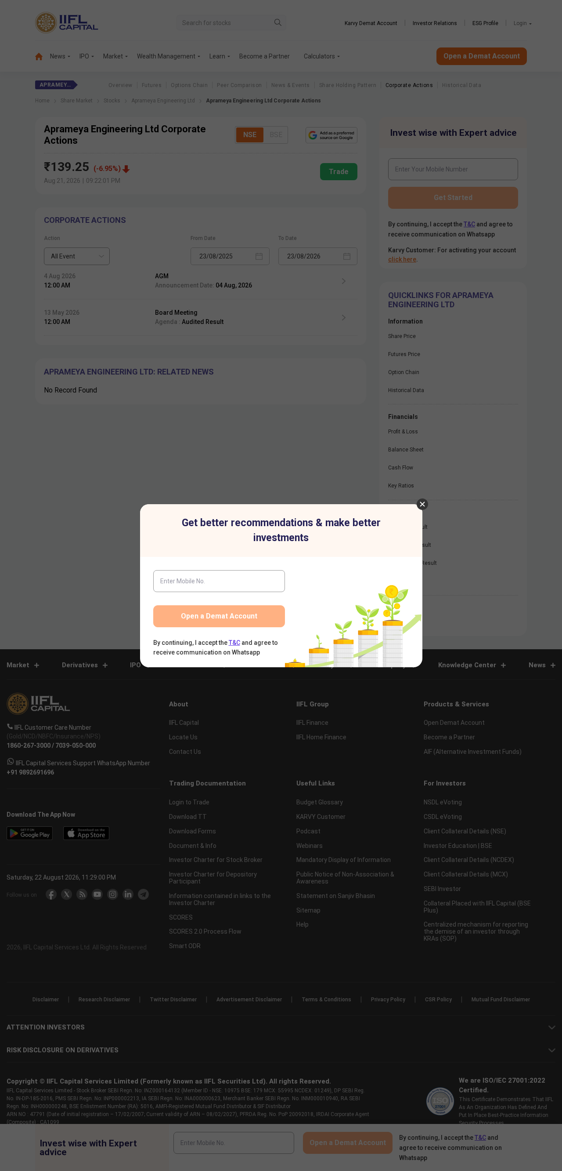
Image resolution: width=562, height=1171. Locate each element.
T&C (234, 642)
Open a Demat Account (219, 616)
